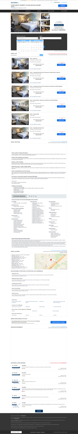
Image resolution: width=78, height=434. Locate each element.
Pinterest (35, 427)
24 (38, 49)
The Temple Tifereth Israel (57, 306)
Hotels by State (26, 426)
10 (38, 45)
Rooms (41, 36)
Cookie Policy (43, 432)
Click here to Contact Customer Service (44, 422)
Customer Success (32, 426)
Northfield (40, 315)
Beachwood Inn (41, 301)
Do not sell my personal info (39, 426)
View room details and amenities (35, 82)
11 (40, 45)
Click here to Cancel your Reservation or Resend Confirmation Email (21, 422)
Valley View (27, 315)
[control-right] (38, 23)
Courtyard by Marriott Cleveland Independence (16, 302)
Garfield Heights (14, 315)
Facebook (20, 427)
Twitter (23, 427)
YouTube (26, 427)
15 (34, 47)
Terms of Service (32, 432)
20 (31, 49)
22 (34, 49)
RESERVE (63, 5)
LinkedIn (32, 427)
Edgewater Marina (42, 306)
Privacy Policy (38, 432)
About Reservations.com (14, 426)
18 (40, 47)
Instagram (29, 427)
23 (36, 49)
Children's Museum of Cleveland (16, 306)
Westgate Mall (28, 306)
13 (31, 47)
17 (38, 47)
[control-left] (13, 23)
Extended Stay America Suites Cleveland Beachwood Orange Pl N (59, 302)
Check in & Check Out (21, 36)
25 (40, 49)
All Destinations (21, 426)
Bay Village (54, 315)
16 (36, 47)
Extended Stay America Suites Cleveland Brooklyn (32, 302)
